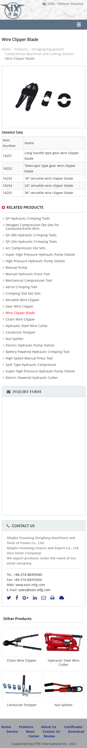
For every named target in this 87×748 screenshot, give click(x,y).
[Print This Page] (52, 597)
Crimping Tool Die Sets (23, 293)
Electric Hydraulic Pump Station (30, 345)
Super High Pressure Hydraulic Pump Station (40, 254)
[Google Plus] (26, 597)
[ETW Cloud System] (61, 597)
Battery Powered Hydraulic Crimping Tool (37, 352)
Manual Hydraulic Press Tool (28, 274)
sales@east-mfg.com (34, 590)
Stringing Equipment (48, 49)
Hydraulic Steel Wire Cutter (27, 326)
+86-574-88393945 (28, 574)
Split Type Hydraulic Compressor (31, 365)
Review (49, 736)
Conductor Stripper (20, 332)
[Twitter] (9, 597)
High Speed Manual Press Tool (29, 358)
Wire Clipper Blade (20, 313)
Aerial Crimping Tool (21, 287)
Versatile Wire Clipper (22, 300)
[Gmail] (43, 597)
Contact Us (23, 525)
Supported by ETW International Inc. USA (43, 744)
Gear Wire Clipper (19, 306)
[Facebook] (17, 597)
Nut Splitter (15, 339)
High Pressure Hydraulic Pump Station (35, 261)
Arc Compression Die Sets (25, 248)
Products (21, 49)
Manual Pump (16, 267)
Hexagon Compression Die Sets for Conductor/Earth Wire (32, 227)
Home (6, 49)
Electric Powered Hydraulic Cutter (32, 378)
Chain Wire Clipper (20, 319)
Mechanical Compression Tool (29, 280)
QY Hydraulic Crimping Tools (28, 218)
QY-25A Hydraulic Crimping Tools (31, 241)
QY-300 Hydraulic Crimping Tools (31, 235)
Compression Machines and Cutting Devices (39, 54)
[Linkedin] (35, 597)
